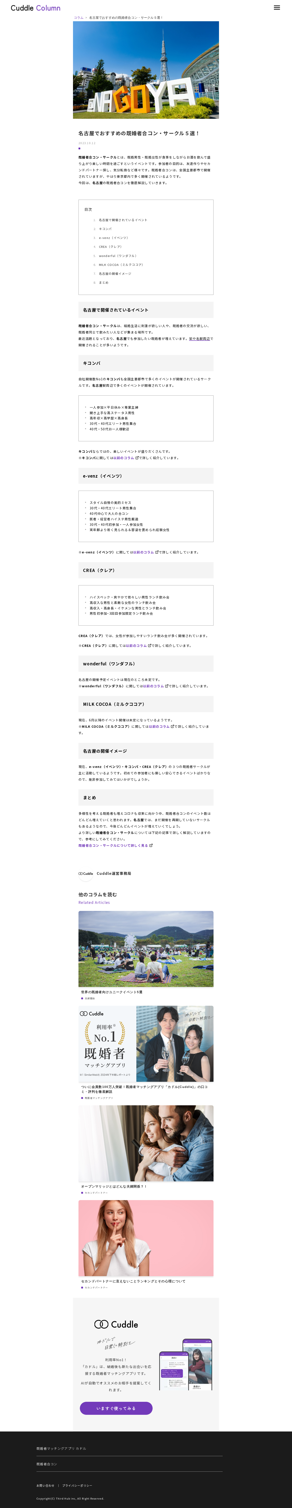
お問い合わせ (45, 1485)
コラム (78, 17)
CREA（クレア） (111, 246)
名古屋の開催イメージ (115, 273)
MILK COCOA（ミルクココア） (122, 264)
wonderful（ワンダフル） (118, 256)
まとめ (104, 282)
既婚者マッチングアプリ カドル (61, 1448)
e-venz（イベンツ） (114, 237)
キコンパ (105, 229)
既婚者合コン (46, 1464)
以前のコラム (123, 457)
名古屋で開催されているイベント (123, 220)
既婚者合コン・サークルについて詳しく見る (113, 845)
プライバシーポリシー (77, 1485)
